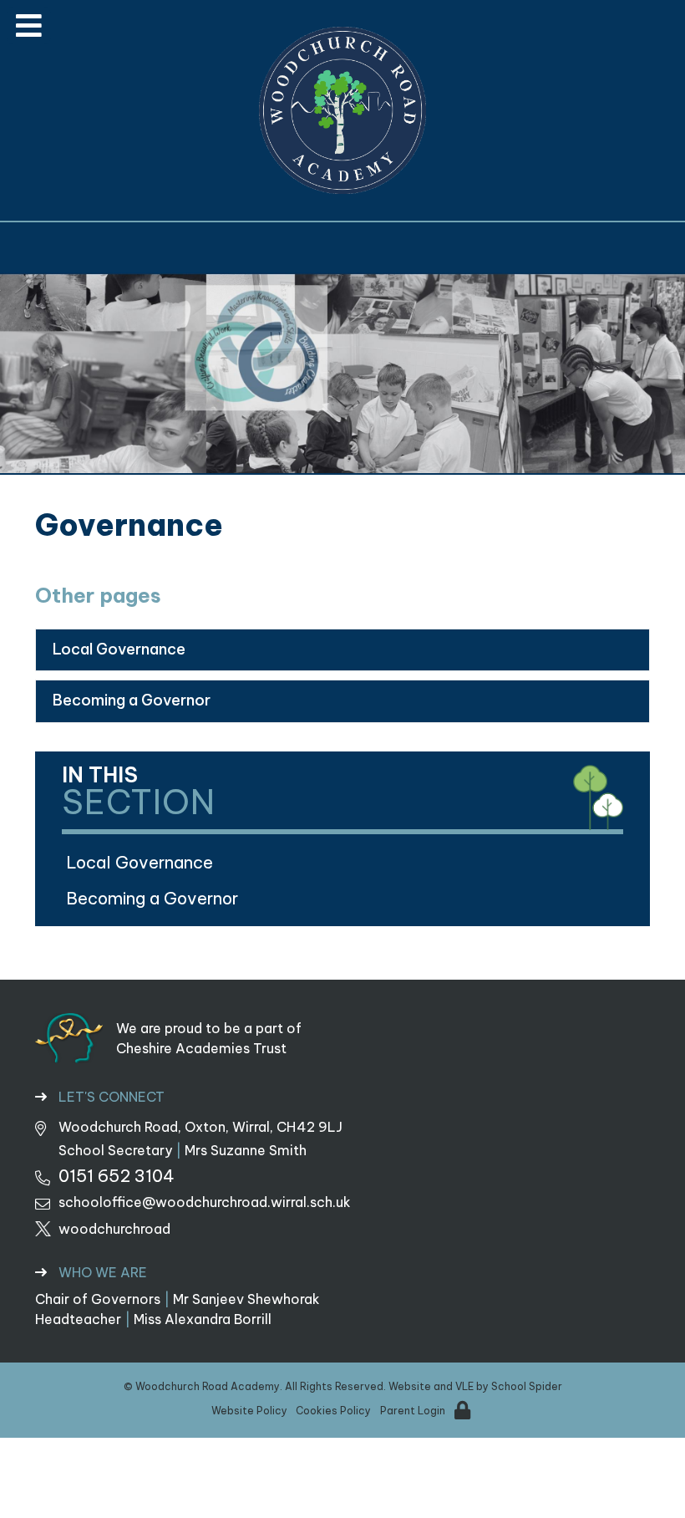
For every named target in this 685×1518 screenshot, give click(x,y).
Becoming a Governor (132, 700)
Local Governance (119, 649)
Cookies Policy (333, 1410)
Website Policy (249, 1410)
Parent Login (412, 1410)
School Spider (526, 1386)
